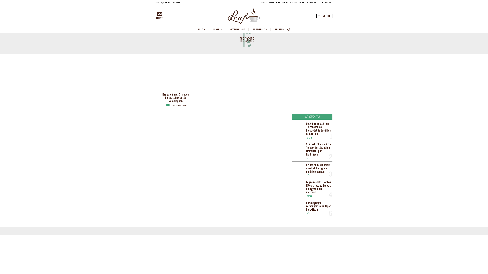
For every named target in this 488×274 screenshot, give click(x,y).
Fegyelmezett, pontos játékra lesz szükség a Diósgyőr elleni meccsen (318, 187)
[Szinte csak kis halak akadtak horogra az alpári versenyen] (298, 168)
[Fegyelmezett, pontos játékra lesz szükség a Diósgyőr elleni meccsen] (298, 186)
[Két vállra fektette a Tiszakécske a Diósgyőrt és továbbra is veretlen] (298, 127)
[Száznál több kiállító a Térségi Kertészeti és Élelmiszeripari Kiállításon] (298, 148)
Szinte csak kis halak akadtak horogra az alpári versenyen (318, 168)
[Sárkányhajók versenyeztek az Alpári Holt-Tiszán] (298, 206)
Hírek (168, 105)
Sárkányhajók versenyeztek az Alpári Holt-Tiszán (318, 206)
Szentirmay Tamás (179, 105)
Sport (309, 138)
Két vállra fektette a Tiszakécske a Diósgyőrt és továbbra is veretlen (318, 128)
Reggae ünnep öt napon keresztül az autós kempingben (175, 98)
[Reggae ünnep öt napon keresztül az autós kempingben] (176, 78)
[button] (289, 29)
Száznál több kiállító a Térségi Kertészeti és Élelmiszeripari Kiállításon (318, 149)
